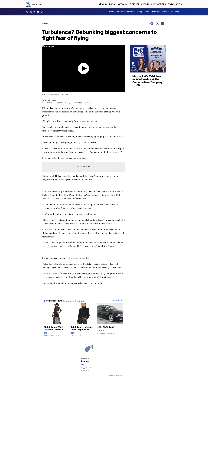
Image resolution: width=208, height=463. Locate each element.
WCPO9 (27, 12)
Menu (102, 4)
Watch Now (174, 4)
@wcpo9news (42, 12)
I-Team (111, 11)
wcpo (34, 12)
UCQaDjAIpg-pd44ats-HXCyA (38, 12)
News (45, 23)
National (123, 4)
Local (112, 4)
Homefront (156, 11)
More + (178, 11)
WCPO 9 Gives (167, 11)
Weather (135, 4)
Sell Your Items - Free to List (73, 301)
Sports (145, 4)
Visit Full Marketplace (115, 300)
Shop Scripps (158, 4)
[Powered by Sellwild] (119, 375)
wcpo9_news (31, 12)
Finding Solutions (143, 11)
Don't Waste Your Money (125, 11)
